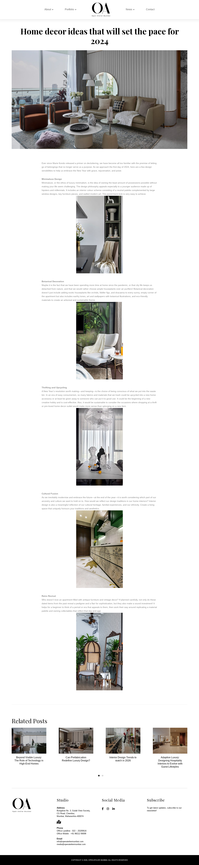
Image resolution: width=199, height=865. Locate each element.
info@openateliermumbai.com (70, 841)
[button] (98, 775)
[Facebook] (103, 809)
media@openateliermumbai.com (71, 844)
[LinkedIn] (113, 809)
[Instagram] (107, 809)
